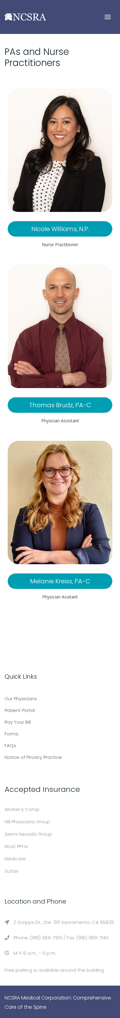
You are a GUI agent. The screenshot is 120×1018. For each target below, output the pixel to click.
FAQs (10, 745)
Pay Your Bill (18, 722)
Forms (11, 733)
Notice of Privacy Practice (33, 757)
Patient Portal (20, 710)
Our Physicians (21, 698)
